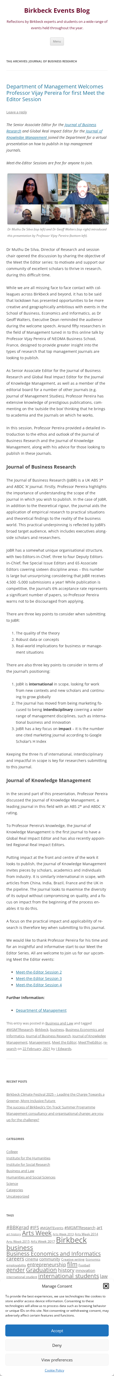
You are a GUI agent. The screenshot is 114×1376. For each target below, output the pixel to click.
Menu (57, 41)
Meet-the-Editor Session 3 (39, 978)
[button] (106, 1286)
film (72, 1264)
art (99, 1227)
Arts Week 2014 (86, 1234)
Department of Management (41, 1010)
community (49, 1259)
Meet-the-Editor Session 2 (39, 972)
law (104, 1276)
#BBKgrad (17, 1227)
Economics (93, 1259)
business (57, 1029)
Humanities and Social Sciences (30, 1177)
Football (84, 1265)
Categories (14, 1190)
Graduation (41, 1270)
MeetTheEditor (90, 1042)
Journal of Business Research (48, 1036)
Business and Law (59, 1023)
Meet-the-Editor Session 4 (39, 984)
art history (13, 1234)
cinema (31, 1259)
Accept (57, 1330)
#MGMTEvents (51, 1227)
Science (12, 1183)
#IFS (34, 1227)
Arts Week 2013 (63, 1234)
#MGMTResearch (19, 1029)
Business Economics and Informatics (53, 1253)
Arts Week (37, 1232)
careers (15, 1258)
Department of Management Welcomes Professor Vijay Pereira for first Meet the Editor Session (55, 93)
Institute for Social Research (28, 1164)
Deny (57, 1345)
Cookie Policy (54, 1370)
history (66, 1270)
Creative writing (73, 1259)
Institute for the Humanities (28, 1158)
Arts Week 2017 (43, 1241)
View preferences (57, 1359)
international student (21, 1277)
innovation (85, 1270)
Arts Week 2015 (18, 1241)
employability (16, 1265)
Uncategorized (17, 1196)
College (12, 1151)
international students (68, 1276)
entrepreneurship (46, 1264)
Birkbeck (42, 1029)
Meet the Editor (64, 1042)
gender (15, 1270)
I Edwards (63, 1048)
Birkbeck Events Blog (57, 10)
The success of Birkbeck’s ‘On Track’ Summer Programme (50, 1107)
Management (39, 1042)
